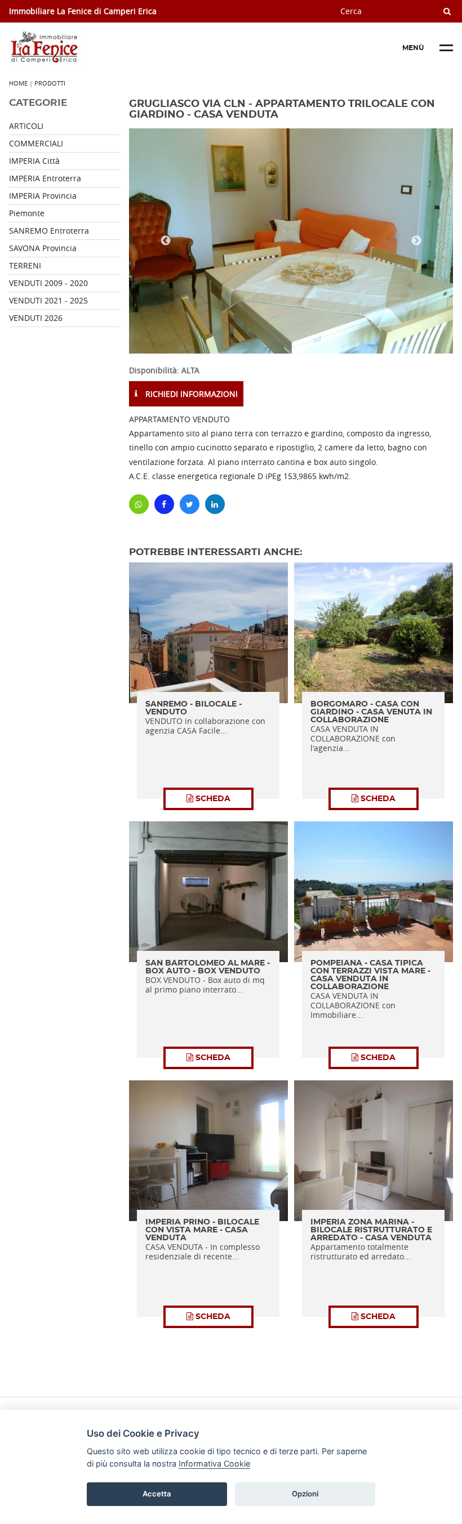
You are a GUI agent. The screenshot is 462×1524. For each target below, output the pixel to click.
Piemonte (27, 213)
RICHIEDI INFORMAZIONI (190, 393)
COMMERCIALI (36, 143)
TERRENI (25, 265)
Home (18, 83)
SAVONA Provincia (43, 248)
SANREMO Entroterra (49, 230)
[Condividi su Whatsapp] (139, 504)
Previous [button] (165, 241)
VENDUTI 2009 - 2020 (48, 283)
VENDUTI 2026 (36, 317)
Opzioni (305, 1493)
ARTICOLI (26, 125)
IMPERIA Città (34, 160)
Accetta (157, 1493)
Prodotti (49, 83)
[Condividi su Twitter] (189, 504)
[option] (291, 241)
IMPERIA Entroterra (45, 178)
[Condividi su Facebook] (164, 504)
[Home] (93, 48)
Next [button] (416, 241)
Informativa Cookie (214, 1463)
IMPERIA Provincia (43, 195)
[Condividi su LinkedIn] (215, 504)
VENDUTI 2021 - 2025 (48, 300)
